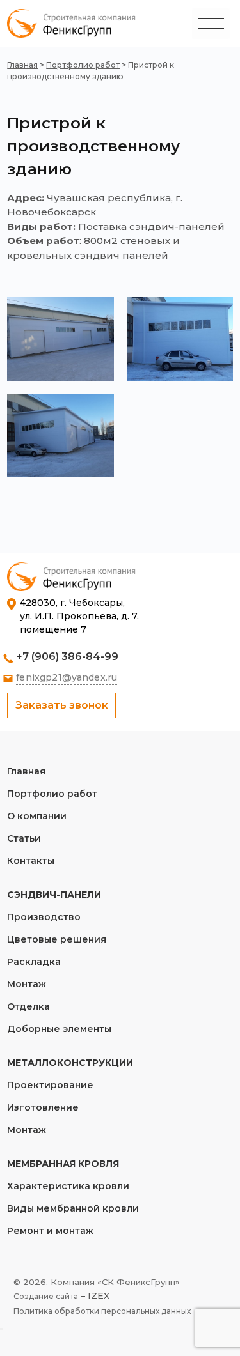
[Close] (1, 1329)
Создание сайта (45, 1296)
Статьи (24, 838)
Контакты (30, 861)
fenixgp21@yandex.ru (66, 677)
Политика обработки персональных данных (102, 1311)
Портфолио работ (83, 65)
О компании (37, 816)
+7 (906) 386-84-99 (67, 657)
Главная (22, 65)
